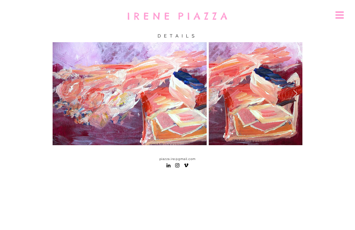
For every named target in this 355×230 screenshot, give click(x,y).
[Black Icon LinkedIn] (168, 165)
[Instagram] (177, 165)
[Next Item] (295, 94)
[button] (339, 15)
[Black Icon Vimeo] (186, 165)
